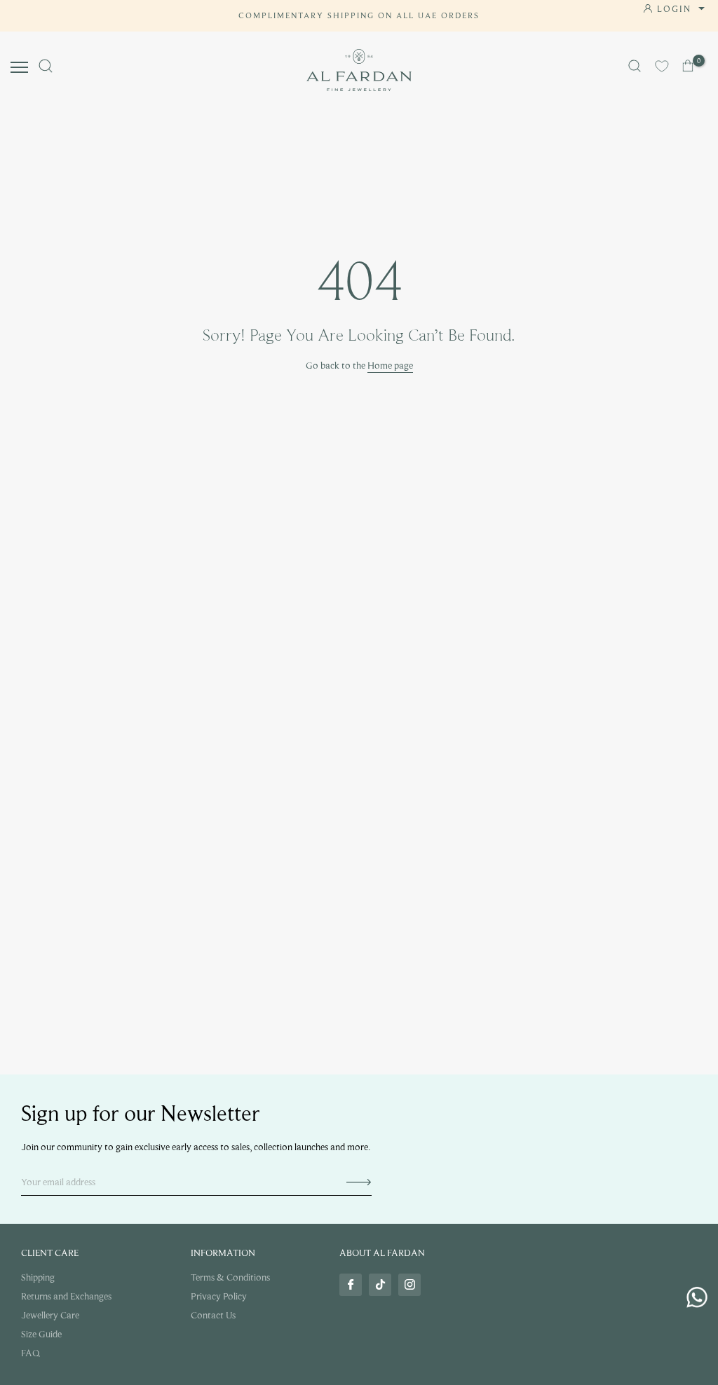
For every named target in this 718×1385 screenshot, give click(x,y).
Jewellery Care (50, 1315)
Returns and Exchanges (66, 1296)
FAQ (30, 1353)
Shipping (38, 1277)
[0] (689, 66)
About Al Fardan (382, 1253)
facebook (350, 1285)
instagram (409, 1285)
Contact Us (213, 1315)
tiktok (380, 1285)
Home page (390, 365)
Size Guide (41, 1334)
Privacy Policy (219, 1296)
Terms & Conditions (230, 1277)
